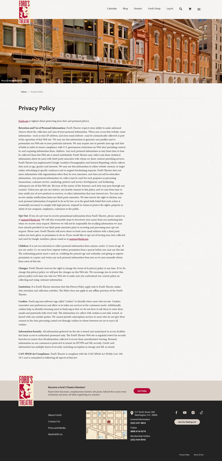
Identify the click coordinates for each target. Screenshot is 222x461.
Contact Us (54, 421)
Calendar (112, 8)
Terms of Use (198, 455)
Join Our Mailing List (187, 422)
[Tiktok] (201, 413)
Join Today (142, 391)
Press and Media (57, 427)
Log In (170, 8)
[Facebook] (176, 413)
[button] (181, 9)
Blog (125, 8)
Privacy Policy (37, 91)
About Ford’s (55, 415)
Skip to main (52, 5)
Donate (138, 8)
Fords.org (23, 121)
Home (24, 91)
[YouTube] (185, 413)
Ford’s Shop (154, 8)
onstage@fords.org (30, 219)
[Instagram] (193, 413)
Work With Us (55, 434)
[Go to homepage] (24, 12)
